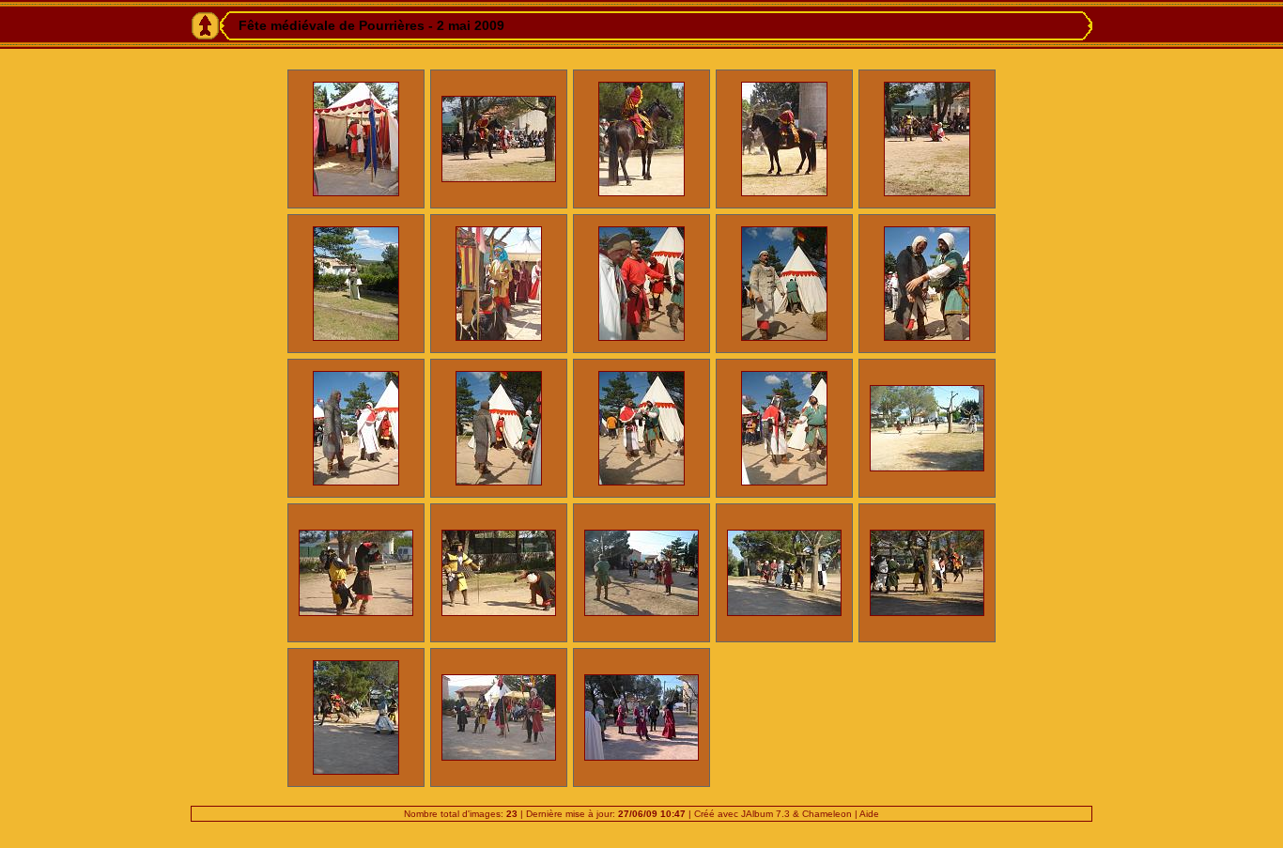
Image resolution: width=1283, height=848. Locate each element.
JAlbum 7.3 (765, 814)
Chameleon (827, 814)
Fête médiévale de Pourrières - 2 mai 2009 (371, 25)
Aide (869, 814)
